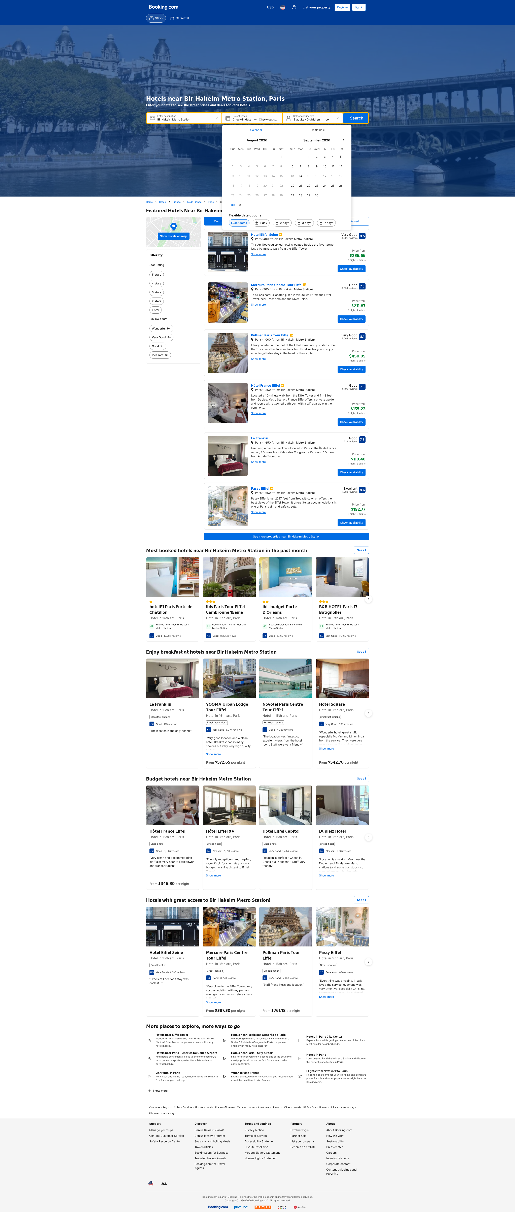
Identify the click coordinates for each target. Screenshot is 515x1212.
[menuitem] (156, 18)
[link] (173, 274)
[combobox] (184, 119)
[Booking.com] (163, 7)
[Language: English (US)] (282, 7)
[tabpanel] (287, 182)
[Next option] (368, 599)
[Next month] (343, 140)
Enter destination (166, 116)
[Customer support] (294, 7)
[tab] (256, 130)
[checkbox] (281, 156)
